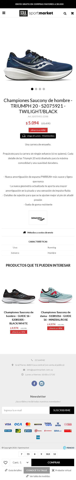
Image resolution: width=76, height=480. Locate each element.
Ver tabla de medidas (40, 476)
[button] (65, 13)
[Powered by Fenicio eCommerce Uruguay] (68, 447)
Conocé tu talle (36, 470)
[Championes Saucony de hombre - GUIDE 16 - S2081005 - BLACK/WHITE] (18, 291)
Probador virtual (63, 470)
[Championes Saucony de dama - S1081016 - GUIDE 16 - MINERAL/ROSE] (55, 291)
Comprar (54, 462)
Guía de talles (15, 470)
